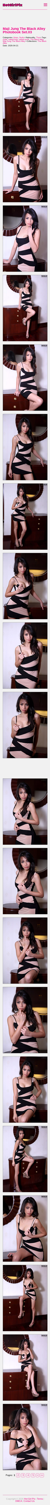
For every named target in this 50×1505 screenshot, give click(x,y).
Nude (21, 37)
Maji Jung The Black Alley (14, 41)
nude (5, 39)
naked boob (24, 39)
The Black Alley (36, 39)
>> (42, 1475)
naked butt (13, 39)
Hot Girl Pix (29, 1499)
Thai (38, 37)
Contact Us (29, 1501)
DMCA (18, 1501)
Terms (40, 1499)
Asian (15, 37)
